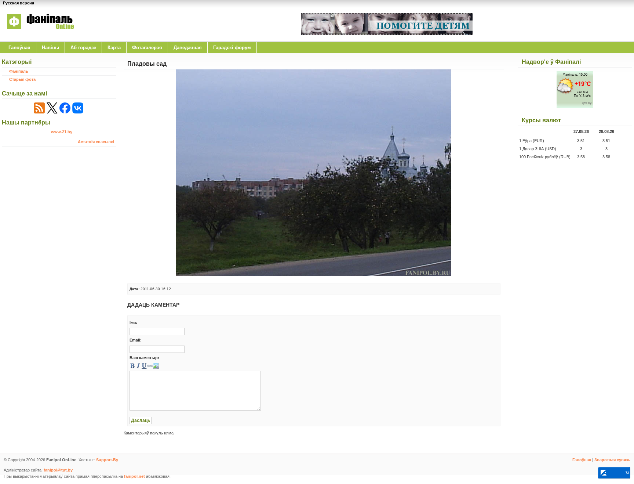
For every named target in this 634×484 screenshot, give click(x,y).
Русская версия (18, 3)
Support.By (107, 460)
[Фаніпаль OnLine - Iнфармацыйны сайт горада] (40, 34)
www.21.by (61, 132)
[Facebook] (64, 107)
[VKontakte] (77, 107)
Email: (136, 340)
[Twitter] (52, 107)
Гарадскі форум (232, 47)
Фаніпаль (18, 71)
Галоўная (19, 47)
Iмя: (133, 322)
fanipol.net (134, 476)
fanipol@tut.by (58, 470)
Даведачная (188, 47)
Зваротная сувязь (612, 460)
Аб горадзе (83, 47)
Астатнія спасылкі (96, 142)
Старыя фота (22, 79)
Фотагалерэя (147, 47)
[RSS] (39, 107)
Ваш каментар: (144, 357)
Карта (114, 47)
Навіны (50, 47)
